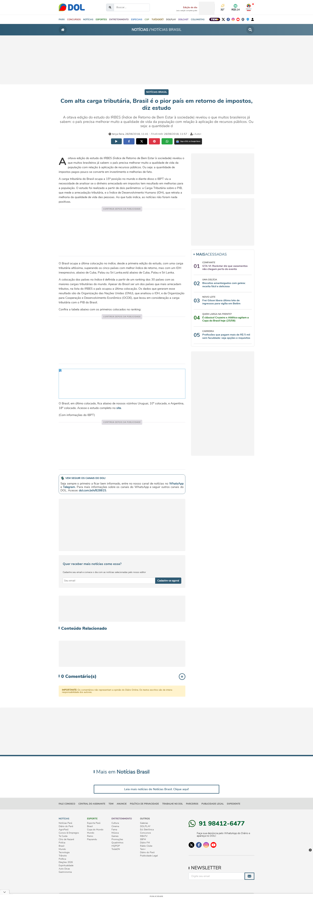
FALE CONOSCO (67, 803)
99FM (143, 839)
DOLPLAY (145, 826)
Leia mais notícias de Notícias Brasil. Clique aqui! (156, 789)
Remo (90, 836)
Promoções (117, 839)
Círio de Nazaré (66, 839)
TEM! (111, 803)
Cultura (115, 823)
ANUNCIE (122, 803)
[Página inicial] (63, 30)
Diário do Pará (66, 826)
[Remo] (243, 19)
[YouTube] (238, 19)
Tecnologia (64, 852)
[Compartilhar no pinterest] (154, 141)
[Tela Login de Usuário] (252, 19)
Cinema (115, 826)
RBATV (144, 836)
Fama (114, 830)
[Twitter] (223, 19)
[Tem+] (214, 19)
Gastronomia (65, 872)
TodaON (116, 849)
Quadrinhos (117, 843)
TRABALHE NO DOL (172, 803)
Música (115, 833)
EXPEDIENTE (233, 803)
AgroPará (63, 830)
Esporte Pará (93, 823)
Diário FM (145, 843)
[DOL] (72, 7)
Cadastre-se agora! (168, 580)
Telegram (69, 487)
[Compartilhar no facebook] (128, 141)
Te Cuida (63, 836)
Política (62, 859)
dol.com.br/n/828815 (92, 490)
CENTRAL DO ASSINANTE (91, 803)
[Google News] (188, 141)
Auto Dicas (64, 869)
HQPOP (116, 846)
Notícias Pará (65, 823)
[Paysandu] (247, 19)
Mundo (62, 849)
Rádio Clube (146, 846)
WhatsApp (176, 483)
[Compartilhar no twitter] (141, 141)
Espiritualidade (66, 865)
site (118, 408)
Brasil (61, 846)
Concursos (145, 833)
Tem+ (143, 849)
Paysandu (92, 839)
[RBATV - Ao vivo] (249, 7)
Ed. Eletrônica (147, 830)
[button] (88, 19)
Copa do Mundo (95, 830)
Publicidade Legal (212, 803)
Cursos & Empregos (69, 833)
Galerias (144, 823)
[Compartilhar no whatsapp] (167, 141)
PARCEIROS (192, 803)
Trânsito (63, 856)
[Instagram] (233, 19)
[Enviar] (249, 876)
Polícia (62, 843)
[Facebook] (228, 19)
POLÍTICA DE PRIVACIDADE (144, 803)
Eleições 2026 (66, 862)
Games (115, 836)
